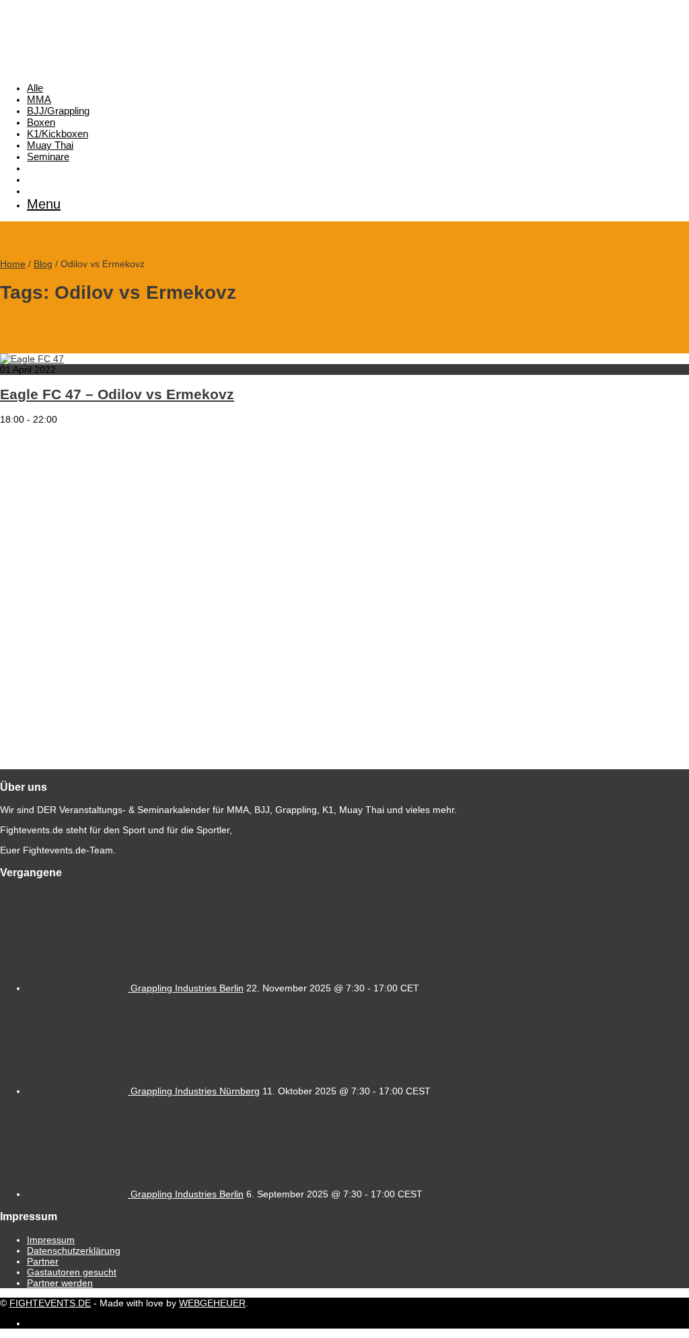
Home (13, 263)
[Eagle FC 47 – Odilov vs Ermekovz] (32, 358)
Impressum (51, 1239)
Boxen (41, 122)
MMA (39, 99)
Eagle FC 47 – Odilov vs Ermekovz (117, 394)
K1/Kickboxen (57, 133)
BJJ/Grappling (58, 110)
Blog (43, 263)
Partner (43, 1261)
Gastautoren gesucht (71, 1272)
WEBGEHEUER (212, 1303)
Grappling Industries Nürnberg (195, 1091)
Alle (35, 88)
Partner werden (60, 1282)
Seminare (48, 156)
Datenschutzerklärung (73, 1250)
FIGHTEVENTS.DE (50, 1303)
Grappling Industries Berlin (187, 988)
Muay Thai (50, 145)
